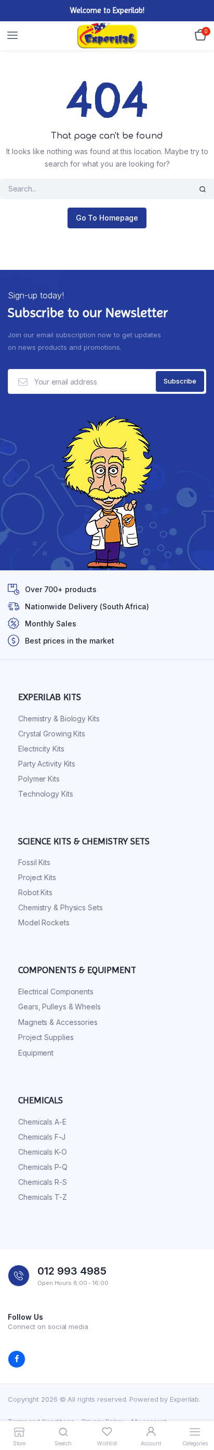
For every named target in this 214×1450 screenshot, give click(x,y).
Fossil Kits (34, 862)
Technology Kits (45, 793)
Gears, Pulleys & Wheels (59, 1006)
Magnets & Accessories (58, 1022)
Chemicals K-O (42, 1151)
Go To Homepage (107, 217)
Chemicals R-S (42, 1182)
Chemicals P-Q (43, 1166)
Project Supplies (45, 1037)
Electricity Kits (41, 748)
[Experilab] (107, 36)
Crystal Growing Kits (51, 733)
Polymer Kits (39, 778)
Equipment (36, 1052)
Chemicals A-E (42, 1121)
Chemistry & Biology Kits (59, 718)
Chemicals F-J (41, 1136)
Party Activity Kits (46, 763)
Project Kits (37, 877)
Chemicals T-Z (42, 1197)
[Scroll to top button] (197, 1408)
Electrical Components (55, 991)
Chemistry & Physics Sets (60, 907)
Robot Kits (35, 892)
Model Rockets (44, 922)
